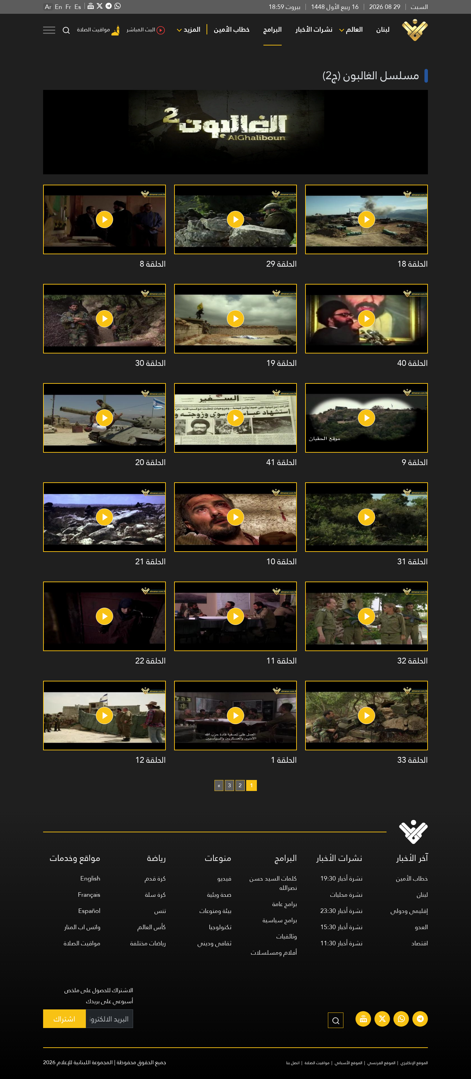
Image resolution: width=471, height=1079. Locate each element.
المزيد (192, 29)
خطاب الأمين (232, 29)
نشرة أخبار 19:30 (341, 878)
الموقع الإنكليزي (414, 1063)
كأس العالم (152, 927)
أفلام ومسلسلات (274, 952)
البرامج (272, 29)
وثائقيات (287, 936)
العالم (354, 29)
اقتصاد (419, 943)
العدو (421, 927)
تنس (160, 910)
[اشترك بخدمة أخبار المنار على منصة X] (382, 1019)
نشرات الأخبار (313, 29)
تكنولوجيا (220, 927)
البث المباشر (141, 29)
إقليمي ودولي (409, 910)
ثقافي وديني (214, 943)
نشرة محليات (346, 894)
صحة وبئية (219, 894)
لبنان (383, 29)
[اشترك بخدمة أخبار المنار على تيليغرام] (420, 1019)
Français (89, 894)
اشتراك (64, 1019)
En (58, 7)
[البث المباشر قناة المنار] (363, 1019)
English (90, 878)
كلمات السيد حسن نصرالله (273, 883)
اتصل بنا (293, 1063)
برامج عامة (284, 904)
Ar (48, 7)
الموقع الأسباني (348, 1063)
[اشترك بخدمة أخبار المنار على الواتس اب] (401, 1019)
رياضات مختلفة (148, 943)
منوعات (218, 858)
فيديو (224, 878)
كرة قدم (155, 878)
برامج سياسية (280, 920)
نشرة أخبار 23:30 (341, 910)
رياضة (156, 858)
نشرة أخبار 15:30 (341, 927)
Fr (68, 7)
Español (89, 910)
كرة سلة (155, 894)
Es (77, 7)
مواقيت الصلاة (93, 29)
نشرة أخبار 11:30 (341, 943)
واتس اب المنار (82, 927)
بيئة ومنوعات (215, 910)
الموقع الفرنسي (381, 1063)
